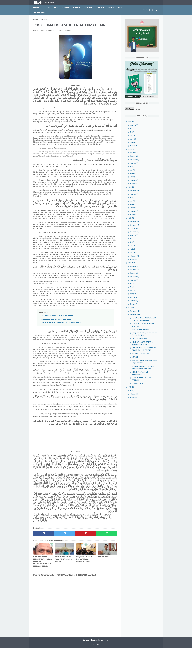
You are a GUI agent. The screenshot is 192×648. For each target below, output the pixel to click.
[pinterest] (85, 533)
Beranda (36, 8)
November (134, 225)
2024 (131, 187)
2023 (131, 218)
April (132, 173)
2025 (131, 149)
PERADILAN (88, 8)
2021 (131, 307)
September (135, 160)
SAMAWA (65, 8)
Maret (133, 139)
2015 (131, 387)
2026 (131, 122)
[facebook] (43, 533)
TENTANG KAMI (39, 12)
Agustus (134, 125)
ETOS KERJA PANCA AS (140, 354)
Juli (132, 129)
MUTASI (135, 357)
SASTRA (111, 8)
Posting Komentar (64, 31)
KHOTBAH (100, 8)
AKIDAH (47, 8)
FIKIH (56, 8)
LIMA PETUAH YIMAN (139, 339)
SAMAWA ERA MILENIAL (140, 329)
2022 (131, 263)
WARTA (120, 8)
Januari (133, 146)
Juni (132, 132)
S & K (107, 640)
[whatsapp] (106, 533)
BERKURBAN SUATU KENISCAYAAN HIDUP (56, 319)
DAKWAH (76, 8)
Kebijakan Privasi (97, 640)
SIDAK (37, 2)
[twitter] (64, 533)
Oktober (134, 156)
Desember (134, 153)
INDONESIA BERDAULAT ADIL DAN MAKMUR (57, 316)
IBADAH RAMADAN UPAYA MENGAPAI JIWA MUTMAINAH (61, 323)
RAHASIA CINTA (137, 383)
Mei (132, 135)
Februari (134, 142)
